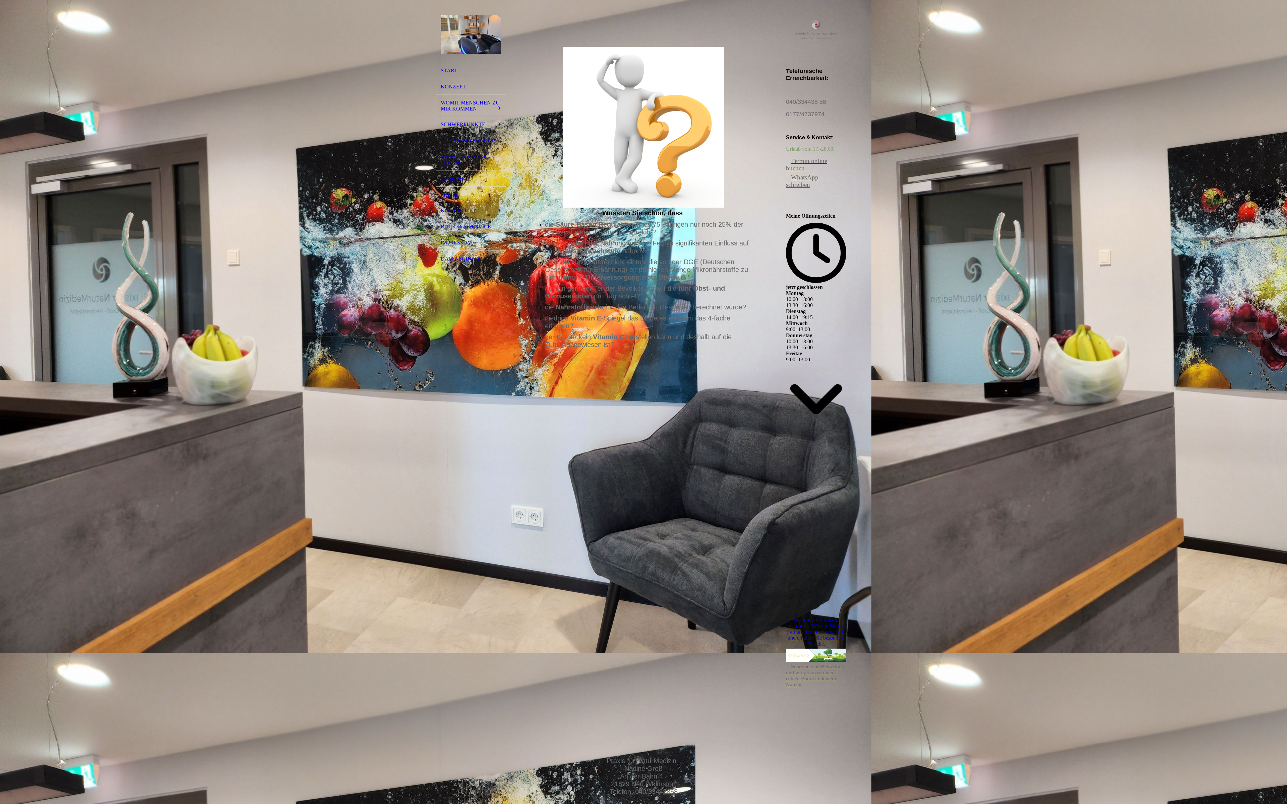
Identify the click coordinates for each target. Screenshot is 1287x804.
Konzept (453, 86)
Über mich (456, 178)
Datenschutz (460, 259)
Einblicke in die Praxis (464, 159)
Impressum (456, 242)
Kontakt (454, 210)
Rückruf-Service (466, 226)
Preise (450, 195)
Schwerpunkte (463, 124)
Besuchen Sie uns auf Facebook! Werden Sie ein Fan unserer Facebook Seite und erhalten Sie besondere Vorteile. (816, 632)
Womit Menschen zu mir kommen (470, 106)
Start (449, 70)
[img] (471, 34)
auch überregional (471, 140)
